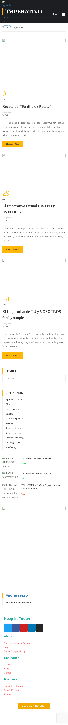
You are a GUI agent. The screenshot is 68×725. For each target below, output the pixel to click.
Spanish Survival (14, 433)
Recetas (9, 423)
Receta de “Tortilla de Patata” (27, 106)
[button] (34, 706)
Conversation (12, 409)
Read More (12, 144)
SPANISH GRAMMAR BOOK (36, 458)
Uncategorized (13, 442)
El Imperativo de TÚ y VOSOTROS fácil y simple (31, 315)
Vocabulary (11, 447)
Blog (5, 115)
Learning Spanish (14, 418)
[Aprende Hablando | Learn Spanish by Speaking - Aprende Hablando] (7, 14)
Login (56, 14)
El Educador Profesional (18, 602)
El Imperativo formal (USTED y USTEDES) (28, 209)
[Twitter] (8, 628)
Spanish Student (13, 428)
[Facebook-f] (16, 628)
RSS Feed (21, 595)
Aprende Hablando (15, 399)
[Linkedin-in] (32, 628)
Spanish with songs (15, 437)
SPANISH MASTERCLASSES (36, 473)
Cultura (9, 413)
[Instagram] (39, 628)
